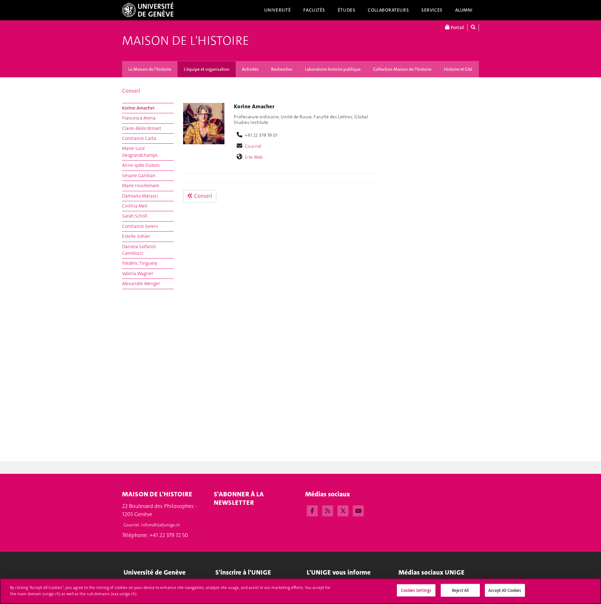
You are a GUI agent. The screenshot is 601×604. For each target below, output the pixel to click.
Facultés (314, 10)
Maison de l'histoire (185, 40)
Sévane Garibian (139, 175)
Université (277, 10)
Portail (457, 27)
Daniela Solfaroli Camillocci (139, 249)
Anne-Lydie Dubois (141, 165)
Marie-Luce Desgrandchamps (139, 151)
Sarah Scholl (134, 216)
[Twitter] (343, 510)
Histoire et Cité (458, 69)
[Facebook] (312, 510)
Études (346, 10)
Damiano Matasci (140, 196)
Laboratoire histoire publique (333, 69)
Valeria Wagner (137, 273)
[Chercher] (473, 27)
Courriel (253, 146)
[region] (300, 591)
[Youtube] (358, 510)
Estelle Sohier (136, 236)
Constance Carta (139, 138)
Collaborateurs (388, 10)
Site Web (254, 157)
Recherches (281, 69)
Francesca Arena (139, 118)
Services (432, 10)
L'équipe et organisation (206, 69)
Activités (250, 69)
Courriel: (152, 525)
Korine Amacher (138, 108)
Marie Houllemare (140, 185)
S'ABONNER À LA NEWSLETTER (239, 498)
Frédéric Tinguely (139, 263)
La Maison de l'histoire (149, 69)
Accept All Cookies (504, 590)
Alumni (464, 10)
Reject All (460, 590)
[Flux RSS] (328, 510)
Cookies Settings (416, 590)
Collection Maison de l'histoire (402, 69)
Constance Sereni (140, 226)
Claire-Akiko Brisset (141, 128)
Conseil (131, 91)
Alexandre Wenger (141, 283)
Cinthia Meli (134, 206)
